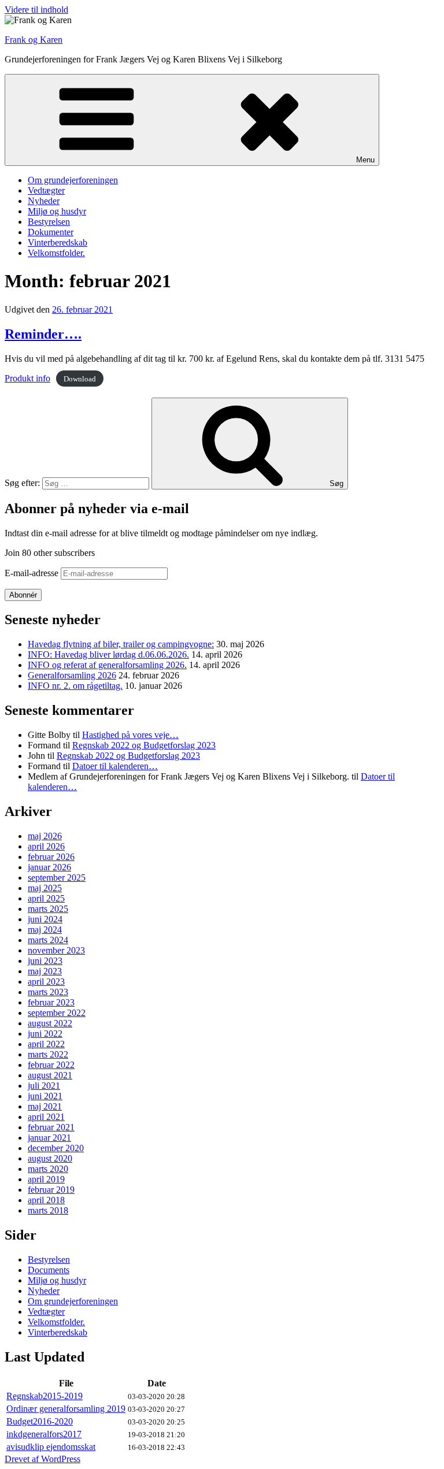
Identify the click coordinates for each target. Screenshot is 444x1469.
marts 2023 (48, 992)
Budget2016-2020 (39, 1421)
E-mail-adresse (33, 573)
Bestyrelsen (49, 222)
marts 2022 (48, 1054)
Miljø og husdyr (57, 211)
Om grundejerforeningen (73, 180)
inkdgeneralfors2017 (44, 1434)
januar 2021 (49, 1137)
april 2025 (46, 898)
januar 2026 (49, 867)
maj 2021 (45, 1106)
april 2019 (46, 1179)
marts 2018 (48, 1210)
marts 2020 (48, 1169)
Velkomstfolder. (56, 253)
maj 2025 (45, 888)
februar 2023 (51, 1002)
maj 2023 (45, 971)
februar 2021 (51, 1127)
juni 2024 (45, 919)
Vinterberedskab (57, 242)
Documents (48, 1270)
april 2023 (46, 981)
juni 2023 (45, 961)
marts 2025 (48, 909)
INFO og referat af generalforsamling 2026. (107, 665)
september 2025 (57, 877)
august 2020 (50, 1158)
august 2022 (50, 1023)
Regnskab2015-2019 (44, 1396)
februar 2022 (51, 1065)
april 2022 (46, 1044)
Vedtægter (46, 190)
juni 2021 (45, 1096)
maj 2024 (45, 929)
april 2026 (46, 846)
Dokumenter (50, 232)
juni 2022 (45, 1033)
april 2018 (46, 1200)
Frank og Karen (33, 39)
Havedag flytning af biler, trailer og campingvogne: (121, 644)
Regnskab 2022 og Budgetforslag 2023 (144, 745)
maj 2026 (45, 836)
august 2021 (50, 1075)
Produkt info (27, 378)
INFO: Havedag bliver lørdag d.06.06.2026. (108, 654)
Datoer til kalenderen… (115, 766)
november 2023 (56, 950)
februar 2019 (51, 1190)
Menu (365, 159)
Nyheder (44, 201)
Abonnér (23, 595)
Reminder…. (43, 334)
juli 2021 (44, 1085)
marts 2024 (48, 940)
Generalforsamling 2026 (72, 675)
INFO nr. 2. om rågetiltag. (75, 686)
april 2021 (46, 1117)
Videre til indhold (36, 9)
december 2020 (56, 1148)
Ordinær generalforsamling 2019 (65, 1409)
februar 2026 (51, 857)
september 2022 (57, 1013)
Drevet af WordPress (42, 1459)
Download (80, 378)
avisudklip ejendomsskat (50, 1447)
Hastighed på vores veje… (130, 735)
